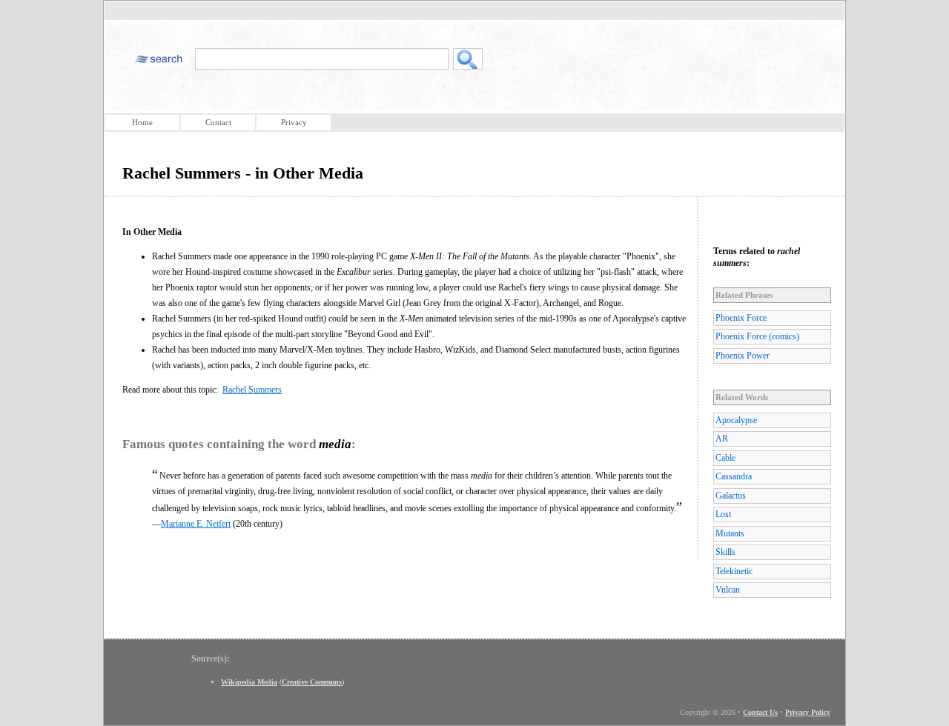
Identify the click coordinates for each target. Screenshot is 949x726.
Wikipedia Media (249, 682)
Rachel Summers (252, 389)
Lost (723, 514)
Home (142, 122)
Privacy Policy (807, 712)
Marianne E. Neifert (196, 524)
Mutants (729, 533)
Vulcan (727, 590)
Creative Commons (312, 682)
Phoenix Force (741, 318)
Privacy (294, 122)
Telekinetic (734, 571)
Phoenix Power (742, 355)
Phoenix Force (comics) (757, 336)
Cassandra (733, 476)
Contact (218, 122)
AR (721, 438)
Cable (725, 458)
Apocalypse (736, 420)
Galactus (730, 495)
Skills (725, 552)
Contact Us (760, 712)
